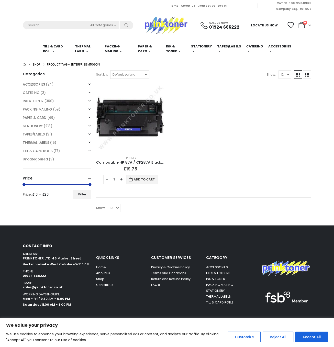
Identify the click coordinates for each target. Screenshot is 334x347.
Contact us (105, 284)
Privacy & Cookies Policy (170, 267)
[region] (167, 332)
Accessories (279, 46)
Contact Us (206, 6)
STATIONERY (201, 46)
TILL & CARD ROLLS (38, 150)
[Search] (126, 25)
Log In (222, 6)
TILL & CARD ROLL (53, 49)
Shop (100, 279)
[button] (298, 74)
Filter (82, 194)
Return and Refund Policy (170, 279)
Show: (271, 74)
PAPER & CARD (145, 49)
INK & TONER (171, 49)
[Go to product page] (130, 118)
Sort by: (102, 74)
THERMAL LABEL (82, 49)
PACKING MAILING (112, 49)
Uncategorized (35, 159)
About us (103, 273)
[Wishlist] (291, 25)
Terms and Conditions (168, 273)
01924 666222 (34, 275)
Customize (244, 337)
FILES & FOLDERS (218, 273)
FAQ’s (155, 284)
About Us (188, 6)
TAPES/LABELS (229, 46)
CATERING (254, 46)
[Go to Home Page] (24, 64)
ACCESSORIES (34, 84)
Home (173, 6)
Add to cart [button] (144, 179)
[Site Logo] (166, 25)
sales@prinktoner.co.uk (43, 287)
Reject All (278, 337)
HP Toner (130, 158)
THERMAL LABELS (36, 142)
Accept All (311, 337)
